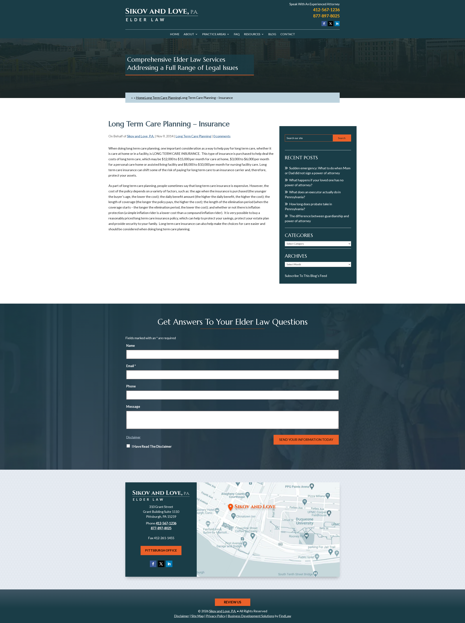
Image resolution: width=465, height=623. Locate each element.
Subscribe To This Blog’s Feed (306, 276)
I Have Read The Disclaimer (152, 446)
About (189, 34)
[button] (461, 596)
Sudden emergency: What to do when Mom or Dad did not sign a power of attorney (317, 170)
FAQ (237, 34)
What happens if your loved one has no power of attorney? (314, 182)
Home (174, 34)
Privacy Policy (216, 616)
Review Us (232, 602)
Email (131, 366)
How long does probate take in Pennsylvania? (308, 206)
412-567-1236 (326, 9)
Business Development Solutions (251, 616)
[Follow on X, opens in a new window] (330, 23)
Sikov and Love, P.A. (140, 136)
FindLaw (285, 616)
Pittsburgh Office (161, 550)
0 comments (222, 136)
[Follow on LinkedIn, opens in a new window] (337, 23)
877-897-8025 (326, 15)
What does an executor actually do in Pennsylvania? (313, 194)
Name (130, 346)
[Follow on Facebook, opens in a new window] (324, 23)
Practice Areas (214, 34)
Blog (272, 34)
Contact (287, 34)
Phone (131, 386)
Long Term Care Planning (193, 136)
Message (133, 406)
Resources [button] (252, 34)
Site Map (197, 616)
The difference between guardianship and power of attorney (317, 218)
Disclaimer (133, 437)
